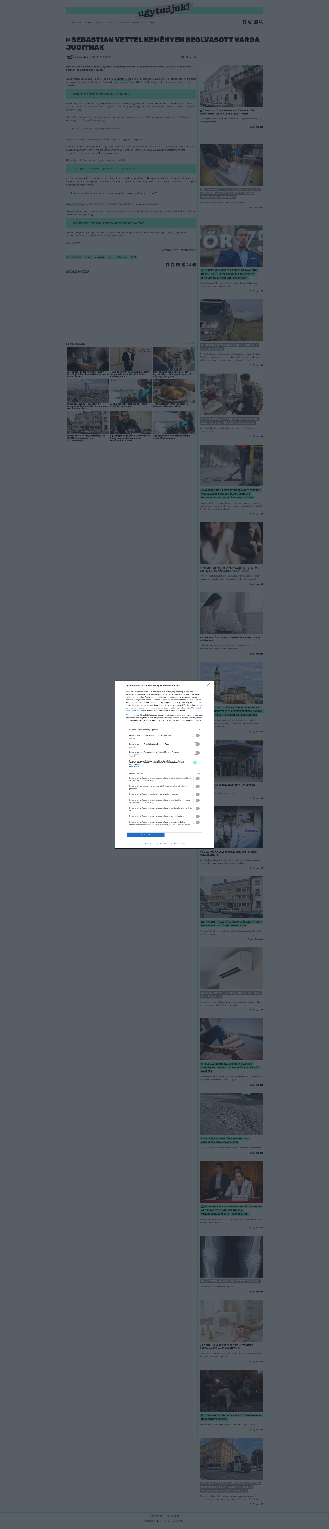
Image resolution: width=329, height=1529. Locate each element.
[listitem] (164, 729)
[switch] (196, 735)
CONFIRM (146, 835)
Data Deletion (150, 844)
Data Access (164, 844)
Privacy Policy (179, 844)
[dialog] (164, 765)
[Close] (209, 685)
